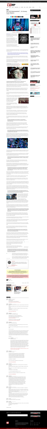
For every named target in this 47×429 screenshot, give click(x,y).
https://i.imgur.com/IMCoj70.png (12, 311)
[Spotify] (30, 424)
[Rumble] (37, 423)
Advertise (38, 428)
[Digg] (22, 16)
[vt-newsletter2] (35, 94)
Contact (40, 428)
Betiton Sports (17, 428)
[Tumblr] (21, 16)
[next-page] (7, 294)
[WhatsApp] (14, 16)
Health (10, 7)
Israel (11, 280)
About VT (13, 273)
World (27, 7)
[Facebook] (32, 423)
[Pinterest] (12, 16)
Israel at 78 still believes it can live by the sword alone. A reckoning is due (35, 72)
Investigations (16, 7)
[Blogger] (30, 423)
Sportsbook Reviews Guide (13, 428)
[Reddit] (36, 423)
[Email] (18, 16)
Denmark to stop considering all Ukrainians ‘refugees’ (35, 60)
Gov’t (7, 7)
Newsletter (34, 428)
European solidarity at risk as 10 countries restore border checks (35, 43)
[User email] (7, 267)
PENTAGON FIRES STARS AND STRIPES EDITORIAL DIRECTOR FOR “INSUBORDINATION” (35, 56)
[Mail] (34, 423)
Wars (24, 7)
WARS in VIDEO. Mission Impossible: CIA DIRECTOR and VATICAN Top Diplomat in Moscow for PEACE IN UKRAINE (35, 39)
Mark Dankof (35, 88)
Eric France (10, 398)
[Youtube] (37, 424)
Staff (24, 428)
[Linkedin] (15, 16)
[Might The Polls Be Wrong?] (9, 288)
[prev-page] (6, 294)
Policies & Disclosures (16, 273)
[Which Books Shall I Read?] (25, 288)
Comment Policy (21, 273)
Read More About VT (24, 424)
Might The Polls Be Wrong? (9, 291)
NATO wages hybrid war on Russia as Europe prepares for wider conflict (35, 68)
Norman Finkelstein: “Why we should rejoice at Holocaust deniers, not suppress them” (35, 76)
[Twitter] (11, 16)
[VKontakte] (34, 424)
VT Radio (33, 7)
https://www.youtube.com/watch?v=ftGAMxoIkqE (14, 320)
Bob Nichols (34, 89)
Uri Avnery (14, 32)
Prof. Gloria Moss (32, 88)
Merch (35, 428)
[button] (40, 7)
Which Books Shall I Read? (24, 291)
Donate (28, 428)
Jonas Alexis (33, 86)
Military (22, 7)
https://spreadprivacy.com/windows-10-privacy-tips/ (14, 302)
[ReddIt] (16, 16)
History (13, 7)
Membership (31, 428)
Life (19, 7)
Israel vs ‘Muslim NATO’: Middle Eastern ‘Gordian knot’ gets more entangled (35, 64)
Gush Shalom (10, 279)
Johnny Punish (36, 90)
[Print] (19, 16)
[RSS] (39, 423)
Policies (26, 428)
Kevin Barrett (36, 86)
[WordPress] (36, 424)
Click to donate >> (17, 65)
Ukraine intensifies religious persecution (34, 47)
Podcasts (30, 7)
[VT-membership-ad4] (35, 18)
